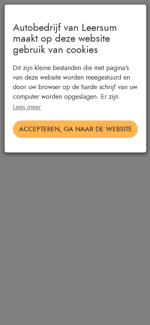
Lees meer (27, 107)
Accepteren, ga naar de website (75, 129)
